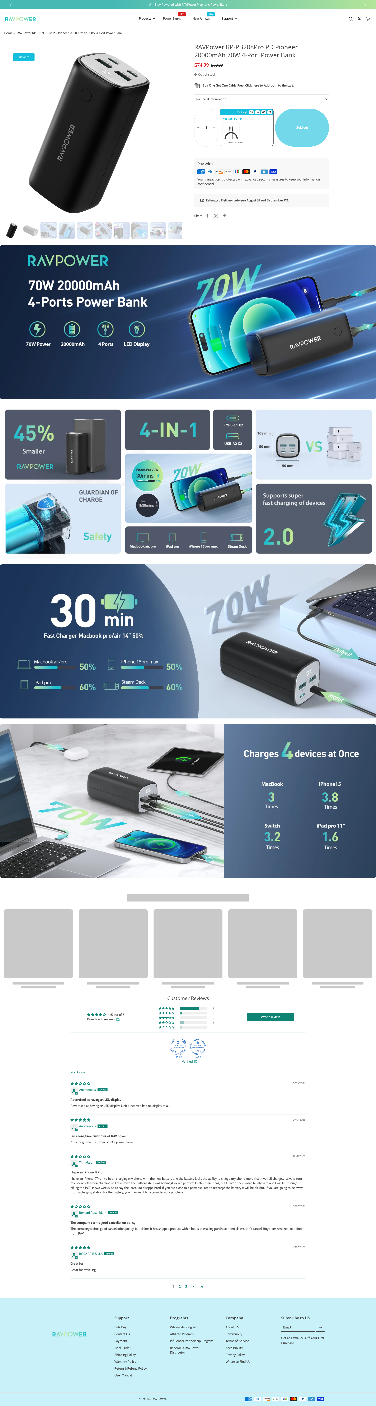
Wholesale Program (183, 1327)
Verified (187, 1061)
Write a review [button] (270, 1017)
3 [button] (186, 1286)
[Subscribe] (320, 1327)
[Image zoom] (93, 132)
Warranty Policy (125, 1362)
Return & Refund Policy (130, 1368)
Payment (120, 1341)
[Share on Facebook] (207, 216)
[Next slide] (365, 4)
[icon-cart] (367, 19)
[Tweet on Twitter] (216, 216)
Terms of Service (237, 1341)
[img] (80, 1084)
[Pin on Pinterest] (224, 216)
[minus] (198, 127)
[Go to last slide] (10, 4)
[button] (302, 128)
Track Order (122, 1348)
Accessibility (234, 1348)
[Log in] (359, 18)
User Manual (123, 1375)
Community (234, 1334)
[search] (350, 19)
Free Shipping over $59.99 (190, 4)
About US (232, 1327)
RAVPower (159, 1399)
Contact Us (122, 1334)
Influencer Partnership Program (191, 1341)
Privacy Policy (235, 1355)
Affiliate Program (182, 1334)
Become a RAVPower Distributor (184, 1350)
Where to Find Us (238, 1362)
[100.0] (178, 1047)
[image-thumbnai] (12, 230)
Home (8, 33)
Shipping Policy (125, 1355)
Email (287, 1327)
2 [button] (180, 1286)
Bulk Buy (120, 1327)
